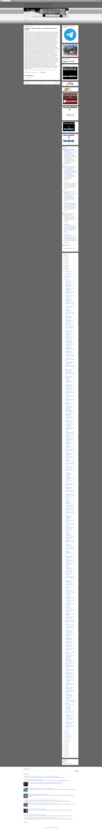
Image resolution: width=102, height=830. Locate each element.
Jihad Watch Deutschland (38, 4)
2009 (65, 751)
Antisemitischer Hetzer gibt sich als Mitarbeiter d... (69, 577)
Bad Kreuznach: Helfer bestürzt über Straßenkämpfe (69, 337)
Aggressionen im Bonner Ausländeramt (69, 663)
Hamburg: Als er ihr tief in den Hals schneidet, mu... (69, 712)
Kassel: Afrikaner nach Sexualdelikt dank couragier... (69, 439)
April (66, 732)
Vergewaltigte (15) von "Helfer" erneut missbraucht (69, 443)
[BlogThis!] (41, 72)
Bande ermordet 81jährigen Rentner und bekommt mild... (70, 385)
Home (42, 82)
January (66, 737)
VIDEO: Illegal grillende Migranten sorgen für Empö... (69, 684)
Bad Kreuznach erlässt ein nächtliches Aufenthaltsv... (70, 680)
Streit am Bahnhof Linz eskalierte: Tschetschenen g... (69, 534)
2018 (65, 268)
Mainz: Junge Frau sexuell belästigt (68, 695)
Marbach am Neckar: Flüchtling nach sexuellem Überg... (69, 688)
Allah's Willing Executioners (69, 203)
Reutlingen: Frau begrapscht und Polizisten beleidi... (69, 638)
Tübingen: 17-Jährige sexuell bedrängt (69, 457)
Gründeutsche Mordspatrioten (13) (70, 214)
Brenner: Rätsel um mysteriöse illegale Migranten (69, 488)
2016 (65, 739)
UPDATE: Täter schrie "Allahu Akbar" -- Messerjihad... (69, 414)
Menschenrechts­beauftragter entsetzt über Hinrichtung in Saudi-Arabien (40, 788)
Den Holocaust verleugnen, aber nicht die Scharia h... (69, 334)
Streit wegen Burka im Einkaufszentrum (69, 571)
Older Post (57, 82)
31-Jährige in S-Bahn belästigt (69, 588)
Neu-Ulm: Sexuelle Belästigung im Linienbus (68, 530)
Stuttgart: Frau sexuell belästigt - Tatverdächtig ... (70, 303)
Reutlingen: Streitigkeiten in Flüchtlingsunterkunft (70, 701)
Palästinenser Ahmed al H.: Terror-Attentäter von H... (69, 400)
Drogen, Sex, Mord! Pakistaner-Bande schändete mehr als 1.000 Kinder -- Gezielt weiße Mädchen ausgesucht (43, 817)
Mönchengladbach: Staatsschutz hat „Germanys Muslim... (69, 410)
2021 (65, 263)
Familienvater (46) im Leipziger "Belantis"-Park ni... (69, 418)
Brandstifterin (66, 183)
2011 (65, 747)
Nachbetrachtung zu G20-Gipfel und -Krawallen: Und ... (70, 541)
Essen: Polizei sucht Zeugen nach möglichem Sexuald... (69, 324)
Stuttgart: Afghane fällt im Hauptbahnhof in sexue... (69, 428)
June (66, 729)
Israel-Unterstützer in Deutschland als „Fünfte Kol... (70, 470)
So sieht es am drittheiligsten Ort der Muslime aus (69, 436)
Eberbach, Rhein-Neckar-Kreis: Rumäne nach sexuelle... (69, 585)
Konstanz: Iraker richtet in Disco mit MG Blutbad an (70, 373)
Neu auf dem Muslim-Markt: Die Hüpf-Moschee (69, 296)
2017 (65, 270)
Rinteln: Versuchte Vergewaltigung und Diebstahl (69, 697)
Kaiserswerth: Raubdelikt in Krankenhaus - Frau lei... (69, 512)
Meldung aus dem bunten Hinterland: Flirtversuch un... (70, 313)
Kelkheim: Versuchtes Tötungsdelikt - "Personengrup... (69, 631)
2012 (65, 746)
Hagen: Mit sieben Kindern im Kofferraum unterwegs (69, 642)
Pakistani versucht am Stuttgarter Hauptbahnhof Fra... (69, 503)
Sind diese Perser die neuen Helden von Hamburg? (69, 377)
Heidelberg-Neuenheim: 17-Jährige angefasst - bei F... (69, 355)
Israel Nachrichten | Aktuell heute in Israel (69, 192)
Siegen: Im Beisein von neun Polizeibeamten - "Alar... (69, 327)
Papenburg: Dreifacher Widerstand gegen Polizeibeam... (69, 645)
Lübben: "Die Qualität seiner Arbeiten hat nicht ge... (69, 719)
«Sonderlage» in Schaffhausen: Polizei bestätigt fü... (69, 597)
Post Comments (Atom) (44, 85)
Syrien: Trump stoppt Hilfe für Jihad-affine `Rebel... (70, 649)
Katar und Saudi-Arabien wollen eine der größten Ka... (70, 621)
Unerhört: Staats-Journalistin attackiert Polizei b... (69, 509)
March (66, 734)
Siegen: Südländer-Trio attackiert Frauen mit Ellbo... (69, 307)
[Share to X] (42, 72)
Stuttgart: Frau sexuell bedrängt (69, 500)
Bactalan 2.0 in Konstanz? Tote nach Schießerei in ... (70, 366)
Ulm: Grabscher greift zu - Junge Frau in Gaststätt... (70, 564)
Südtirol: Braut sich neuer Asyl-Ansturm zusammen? (69, 454)
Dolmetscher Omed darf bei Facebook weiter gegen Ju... (69, 560)
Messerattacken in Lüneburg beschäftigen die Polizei (69, 348)
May (66, 731)
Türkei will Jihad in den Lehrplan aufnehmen (69, 506)
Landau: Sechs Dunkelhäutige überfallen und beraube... (68, 474)
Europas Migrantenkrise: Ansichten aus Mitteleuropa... (69, 656)
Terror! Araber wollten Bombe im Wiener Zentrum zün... (69, 618)
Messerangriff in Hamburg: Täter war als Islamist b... (70, 403)
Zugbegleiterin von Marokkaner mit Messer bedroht (70, 614)
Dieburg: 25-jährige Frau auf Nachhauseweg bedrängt (69, 557)
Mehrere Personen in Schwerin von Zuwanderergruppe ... (69, 421)
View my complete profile (67, 763)
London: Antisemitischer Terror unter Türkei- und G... (69, 627)
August (66, 278)
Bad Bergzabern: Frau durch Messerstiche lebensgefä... (69, 538)
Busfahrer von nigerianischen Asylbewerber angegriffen (68, 517)
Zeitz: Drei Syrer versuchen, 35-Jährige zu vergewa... (69, 478)
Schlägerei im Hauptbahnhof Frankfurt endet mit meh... (69, 553)
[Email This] (40, 72)
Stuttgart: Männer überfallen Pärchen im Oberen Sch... (69, 285)
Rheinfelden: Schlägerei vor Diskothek (69, 625)
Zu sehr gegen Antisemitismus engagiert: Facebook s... (69, 381)
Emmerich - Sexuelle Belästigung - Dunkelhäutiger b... (69, 581)
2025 (65, 257)
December (67, 271)
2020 (65, 265)
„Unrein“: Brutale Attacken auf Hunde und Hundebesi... (70, 601)
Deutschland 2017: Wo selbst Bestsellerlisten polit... (69, 666)
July (66, 279)
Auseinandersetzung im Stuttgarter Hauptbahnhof (69, 289)
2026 (65, 255)
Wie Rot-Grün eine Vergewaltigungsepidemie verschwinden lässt (34, 814)
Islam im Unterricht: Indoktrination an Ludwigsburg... (68, 407)
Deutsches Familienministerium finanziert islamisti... (69, 527)
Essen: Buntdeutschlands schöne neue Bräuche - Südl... (70, 463)
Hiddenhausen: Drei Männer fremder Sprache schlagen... (69, 341)
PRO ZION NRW (67, 245)
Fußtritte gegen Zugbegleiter (68, 310)
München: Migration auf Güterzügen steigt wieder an (69, 610)
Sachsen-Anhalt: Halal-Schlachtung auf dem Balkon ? (33, 779)
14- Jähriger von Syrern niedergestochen (69, 467)
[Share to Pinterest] (44, 72)
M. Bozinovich (67, 224)
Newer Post (27, 82)
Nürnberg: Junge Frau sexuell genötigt (69, 331)
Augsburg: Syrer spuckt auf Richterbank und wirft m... (69, 484)
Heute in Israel (67, 234)
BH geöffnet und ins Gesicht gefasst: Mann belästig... (69, 521)
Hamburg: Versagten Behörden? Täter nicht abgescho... (69, 392)
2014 (65, 743)
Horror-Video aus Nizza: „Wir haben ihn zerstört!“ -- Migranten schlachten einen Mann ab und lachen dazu (46, 782)
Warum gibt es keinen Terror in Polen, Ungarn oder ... (70, 359)
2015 (65, 741)
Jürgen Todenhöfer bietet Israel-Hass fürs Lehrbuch (69, 574)
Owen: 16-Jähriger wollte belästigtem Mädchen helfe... (69, 548)
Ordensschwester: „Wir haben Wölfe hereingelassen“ (37, 808)
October (66, 274)
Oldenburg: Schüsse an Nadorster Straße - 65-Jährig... (69, 450)
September (67, 276)
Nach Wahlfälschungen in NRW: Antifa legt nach (69, 495)
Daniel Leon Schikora (68, 213)
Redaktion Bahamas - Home (69, 248)
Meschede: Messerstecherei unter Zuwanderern (69, 704)
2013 (65, 744)
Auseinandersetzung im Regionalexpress (69, 591)
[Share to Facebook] (43, 72)
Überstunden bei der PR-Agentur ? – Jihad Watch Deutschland (69, 150)
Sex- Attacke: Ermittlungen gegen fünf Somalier (69, 567)
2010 (65, 749)
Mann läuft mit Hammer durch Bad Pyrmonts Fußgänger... (69, 677)
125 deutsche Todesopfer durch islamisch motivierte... (69, 389)
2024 (65, 258)
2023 (65, 260)
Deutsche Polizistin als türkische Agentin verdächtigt (69, 345)
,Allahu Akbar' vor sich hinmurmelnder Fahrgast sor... (69, 282)
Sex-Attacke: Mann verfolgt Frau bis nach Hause (69, 396)
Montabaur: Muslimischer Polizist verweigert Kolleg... (69, 691)
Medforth (66, 761)
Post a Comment (29, 77)
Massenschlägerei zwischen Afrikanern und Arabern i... (69, 352)
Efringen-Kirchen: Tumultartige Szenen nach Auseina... (69, 320)
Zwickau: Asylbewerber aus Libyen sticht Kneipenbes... (69, 362)
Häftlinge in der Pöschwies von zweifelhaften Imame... (69, 545)
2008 (65, 752)
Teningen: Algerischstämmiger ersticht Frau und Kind (69, 432)
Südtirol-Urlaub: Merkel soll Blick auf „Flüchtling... (69, 446)
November (67, 273)
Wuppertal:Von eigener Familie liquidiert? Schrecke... (69, 673)
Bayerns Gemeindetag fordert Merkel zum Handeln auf (69, 723)
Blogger (57, 827)
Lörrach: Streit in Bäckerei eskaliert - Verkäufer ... (70, 524)
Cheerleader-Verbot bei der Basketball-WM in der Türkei (37, 794)
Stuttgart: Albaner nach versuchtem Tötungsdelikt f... (69, 425)
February (67, 736)
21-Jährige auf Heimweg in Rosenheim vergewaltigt (69, 604)
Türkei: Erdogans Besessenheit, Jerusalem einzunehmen (68, 708)
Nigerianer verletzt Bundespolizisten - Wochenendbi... (69, 317)
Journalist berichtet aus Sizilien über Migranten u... (69, 491)
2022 (65, 262)
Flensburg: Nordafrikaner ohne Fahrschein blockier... (69, 726)
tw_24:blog (66, 182)
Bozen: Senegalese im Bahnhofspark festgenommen (69, 370)
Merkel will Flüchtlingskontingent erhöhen (69, 460)
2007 (65, 754)
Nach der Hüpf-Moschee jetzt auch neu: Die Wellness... (69, 292)
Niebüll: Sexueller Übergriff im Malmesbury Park (68, 300)
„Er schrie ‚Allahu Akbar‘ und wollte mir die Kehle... (69, 670)
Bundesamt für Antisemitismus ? (68, 608)
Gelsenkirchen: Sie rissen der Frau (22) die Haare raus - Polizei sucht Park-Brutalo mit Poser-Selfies (41, 776)
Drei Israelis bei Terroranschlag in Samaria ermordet (69, 660)
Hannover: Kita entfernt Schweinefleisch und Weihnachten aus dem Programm (41, 803)
